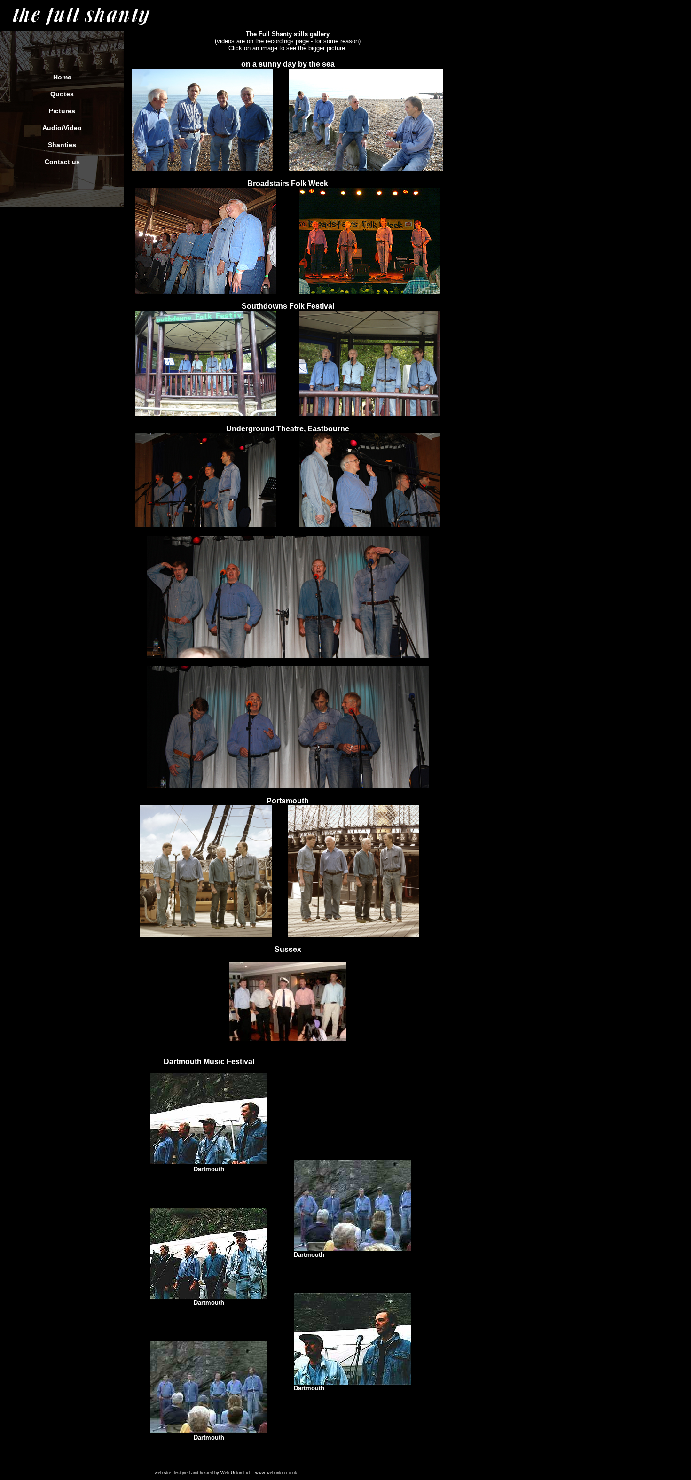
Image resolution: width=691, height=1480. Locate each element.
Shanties (62, 144)
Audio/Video (62, 128)
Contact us (62, 161)
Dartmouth (209, 1169)
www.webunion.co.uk (276, 1473)
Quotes (62, 94)
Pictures (62, 111)
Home (62, 77)
